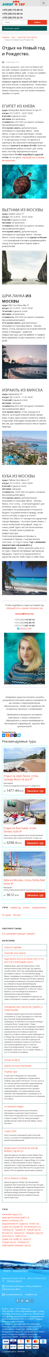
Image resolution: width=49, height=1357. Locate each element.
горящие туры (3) (34, 1232)
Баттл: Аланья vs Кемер (15, 1178)
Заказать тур (35, 790)
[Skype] (19, 735)
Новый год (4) (34, 1229)
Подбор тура (10, 1071)
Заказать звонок (14, 1281)
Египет (26, 907)
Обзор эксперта (12, 1059)
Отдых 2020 (10, 1131)
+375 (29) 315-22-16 (12, 17)
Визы (30, 1268)
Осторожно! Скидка (13, 1106)
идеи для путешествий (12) (15, 1217)
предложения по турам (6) (15, 1223)
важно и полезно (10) (12, 1220)
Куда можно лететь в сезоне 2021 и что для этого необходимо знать (24, 960)
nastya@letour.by (24, 613)
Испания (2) (23, 1242)
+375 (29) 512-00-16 (12, 13)
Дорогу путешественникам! (17, 1065)
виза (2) (27, 1239)
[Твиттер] (32, 1301)
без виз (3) (7, 1232)
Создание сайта (9, 1351)
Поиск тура (20, 1268)
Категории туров (11, 28)
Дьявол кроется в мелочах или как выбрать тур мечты (21, 1149)
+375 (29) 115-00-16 (12, 9)
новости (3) (20, 1235)
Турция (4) (20, 1229)
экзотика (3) (8, 1235)
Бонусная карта (20, 1270)
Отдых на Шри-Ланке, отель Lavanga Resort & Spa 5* (21, 777)
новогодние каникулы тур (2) (16, 1245)
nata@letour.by (31, 1294)
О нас (32, 1265)
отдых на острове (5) (12, 1226)
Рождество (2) (9, 1242)
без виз (17, 914)
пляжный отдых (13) (12, 1214)
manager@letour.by (14, 1294)
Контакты (8, 1268)
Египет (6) (34, 1223)
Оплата (6, 1270)
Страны (23, 1265)
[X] (15, 735)
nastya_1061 (26, 628)
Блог (39, 1265)
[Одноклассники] (7, 735)
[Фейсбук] (17, 1301)
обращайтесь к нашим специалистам (24, 608)
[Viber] (11, 735)
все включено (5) (32, 1226)
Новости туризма (12, 947)
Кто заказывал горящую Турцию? (18, 933)
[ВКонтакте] (3, 735)
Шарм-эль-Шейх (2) (12, 1239)
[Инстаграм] (22, 1301)
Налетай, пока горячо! (15, 953)
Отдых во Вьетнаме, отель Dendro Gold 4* (20, 829)
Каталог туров (10, 1265)
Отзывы (39, 1268)
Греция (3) (19, 1232)
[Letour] (8, 3)
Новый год (15, 907)
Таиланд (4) (8, 1229)
